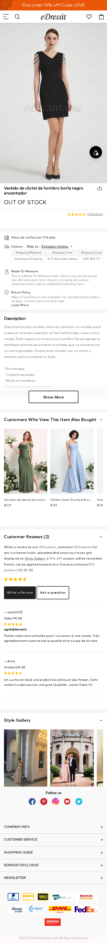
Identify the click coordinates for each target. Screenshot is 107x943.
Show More (53, 397)
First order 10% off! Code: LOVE (53, 5)
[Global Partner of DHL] (60, 910)
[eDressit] (53, 16)
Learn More (20, 305)
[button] (5, 16)
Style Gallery (35, 558)
